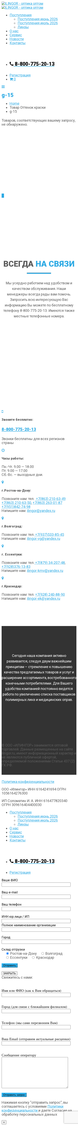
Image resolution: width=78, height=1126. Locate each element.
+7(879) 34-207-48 (49, 563)
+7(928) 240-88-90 (50, 594)
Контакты (18, 43)
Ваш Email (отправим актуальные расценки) (36, 1038)
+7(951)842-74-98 (16, 507)
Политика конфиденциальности (28, 782)
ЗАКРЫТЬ (9, 973)
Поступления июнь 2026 (38, 19)
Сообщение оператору (19, 1055)
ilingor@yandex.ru (41, 511)
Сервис (16, 35)
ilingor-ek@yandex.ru (43, 598)
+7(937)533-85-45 (49, 534)
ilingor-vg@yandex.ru (43, 538)
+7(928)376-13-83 (16, 566)
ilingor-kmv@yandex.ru (45, 570)
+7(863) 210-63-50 (16, 503)
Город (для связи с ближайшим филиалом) (34, 1006)
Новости (17, 39)
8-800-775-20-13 (19, 429)
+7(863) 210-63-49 (50, 499)
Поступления (21, 15)
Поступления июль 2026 (38, 23)
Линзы (23, 27)
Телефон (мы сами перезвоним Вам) (30, 1022)
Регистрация (20, 75)
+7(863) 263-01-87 (47, 503)
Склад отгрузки (13, 949)
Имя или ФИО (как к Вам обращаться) (31, 990)
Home (14, 103)
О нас (14, 31)
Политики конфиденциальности (32, 1108)
